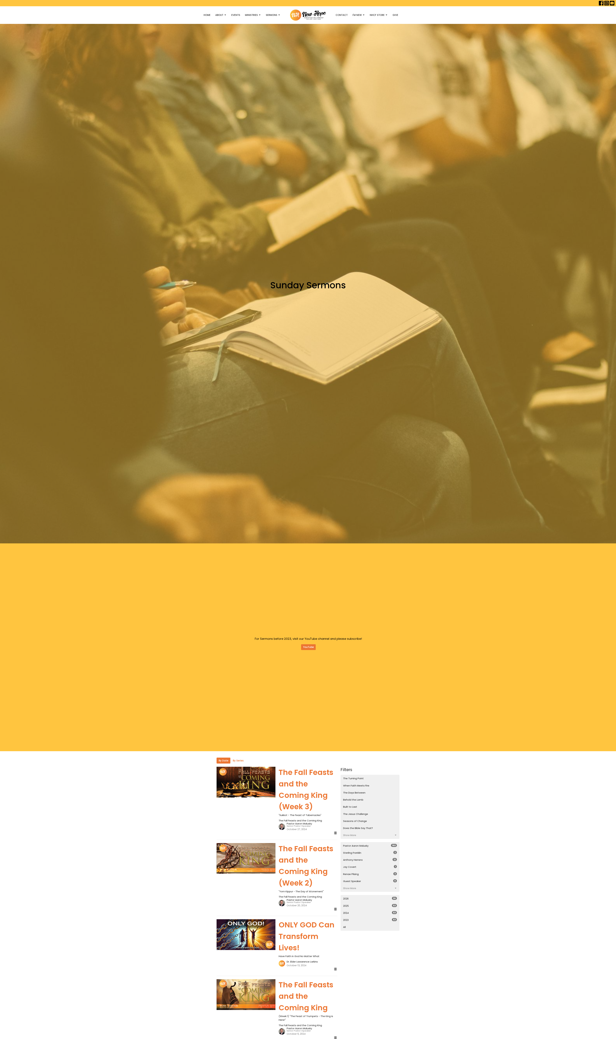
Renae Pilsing (369, 874)
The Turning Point (353, 778)
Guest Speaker (369, 881)
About (219, 15)
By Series (238, 760)
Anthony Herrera (369, 860)
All (344, 927)
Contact (342, 15)
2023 (369, 920)
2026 (369, 898)
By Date (223, 760)
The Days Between (354, 792)
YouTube (308, 647)
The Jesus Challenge (355, 814)
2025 (369, 906)
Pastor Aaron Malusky (369, 845)
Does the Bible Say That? (358, 828)
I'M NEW (357, 15)
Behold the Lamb (353, 799)
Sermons (271, 15)
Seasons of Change (355, 821)
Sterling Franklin (369, 852)
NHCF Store (377, 15)
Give (395, 15)
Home (207, 15)
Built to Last (350, 806)
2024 (369, 913)
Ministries (251, 15)
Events (235, 15)
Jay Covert (369, 867)
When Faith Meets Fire (356, 785)
